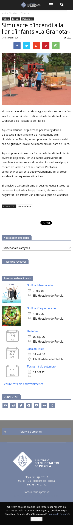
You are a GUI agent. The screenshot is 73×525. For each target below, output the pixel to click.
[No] (68, 514)
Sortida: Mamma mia (40, 285)
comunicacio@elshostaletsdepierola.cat (36, 495)
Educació (15, 19)
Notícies (6, 19)
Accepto (36, 519)
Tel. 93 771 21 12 (36, 484)
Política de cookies (58, 514)
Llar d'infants (24, 206)
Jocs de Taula (35, 349)
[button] (62, 5)
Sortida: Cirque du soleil (42, 308)
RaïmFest (33, 331)
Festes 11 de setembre (41, 366)
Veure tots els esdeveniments (23, 384)
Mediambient (27, 19)
